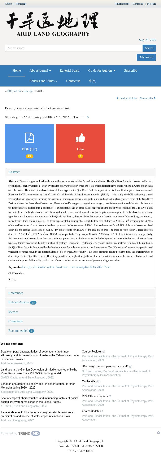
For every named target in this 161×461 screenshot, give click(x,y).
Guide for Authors (100, 70)
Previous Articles (128, 98)
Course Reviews (92, 351)
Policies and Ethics (42, 81)
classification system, (44, 267)
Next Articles (146, 98)
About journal (39, 70)
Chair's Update (91, 411)
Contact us (138, 3)
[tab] (80, 172)
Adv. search (146, 57)
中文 (92, 81)
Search (149, 48)
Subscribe (130, 70)
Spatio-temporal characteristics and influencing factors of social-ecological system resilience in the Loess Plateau (40, 399)
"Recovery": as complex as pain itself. (105, 366)
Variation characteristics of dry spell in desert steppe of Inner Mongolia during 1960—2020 (38, 385)
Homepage (21, 3)
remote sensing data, (79, 267)
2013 (9, 91)
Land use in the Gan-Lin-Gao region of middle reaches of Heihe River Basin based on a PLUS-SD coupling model (39, 371)
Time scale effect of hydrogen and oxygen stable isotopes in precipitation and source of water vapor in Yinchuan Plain (37, 414)
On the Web (89, 381)
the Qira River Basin (100, 267)
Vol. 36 (17, 91)
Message (151, 3)
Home (17, 70)
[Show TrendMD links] (158, 432)
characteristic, (62, 267)
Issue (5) (28, 91)
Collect (8, 3)
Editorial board (69, 70)
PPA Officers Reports (95, 396)
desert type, (27, 267)
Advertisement (122, 3)
